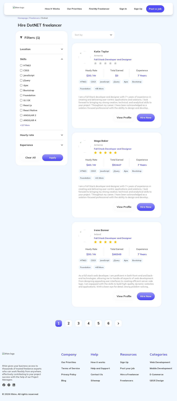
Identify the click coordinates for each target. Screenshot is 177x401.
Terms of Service (70, 368)
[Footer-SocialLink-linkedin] (13, 385)
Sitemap (95, 380)
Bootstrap (28, 90)
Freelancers (126, 380)
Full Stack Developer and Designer (113, 59)
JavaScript (28, 75)
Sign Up (138, 8)
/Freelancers (34, 18)
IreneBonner (101, 230)
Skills (23, 59)
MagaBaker (101, 140)
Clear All (30, 157)
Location (25, 49)
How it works (98, 362)
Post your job (127, 368)
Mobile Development (161, 368)
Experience (26, 145)
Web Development (160, 362)
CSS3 (26, 70)
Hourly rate (27, 135)
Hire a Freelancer (129, 374)
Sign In (123, 8)
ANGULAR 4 (29, 120)
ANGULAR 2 (29, 115)
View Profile (124, 117)
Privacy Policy (68, 374)
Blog (63, 380)
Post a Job (155, 8)
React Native (30, 110)
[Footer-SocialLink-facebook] (4, 385)
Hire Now (145, 117)
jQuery (26, 80)
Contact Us (97, 374)
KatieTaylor (101, 51)
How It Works (52, 8)
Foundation (29, 95)
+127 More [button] (25, 125)
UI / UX (26, 100)
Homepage (23, 18)
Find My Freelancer (99, 8)
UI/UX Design (157, 380)
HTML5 (27, 65)
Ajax (25, 85)
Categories (158, 354)
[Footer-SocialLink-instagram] (9, 385)
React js (27, 105)
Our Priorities (74, 8)
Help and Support (100, 368)
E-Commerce (156, 374)
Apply (52, 157)
